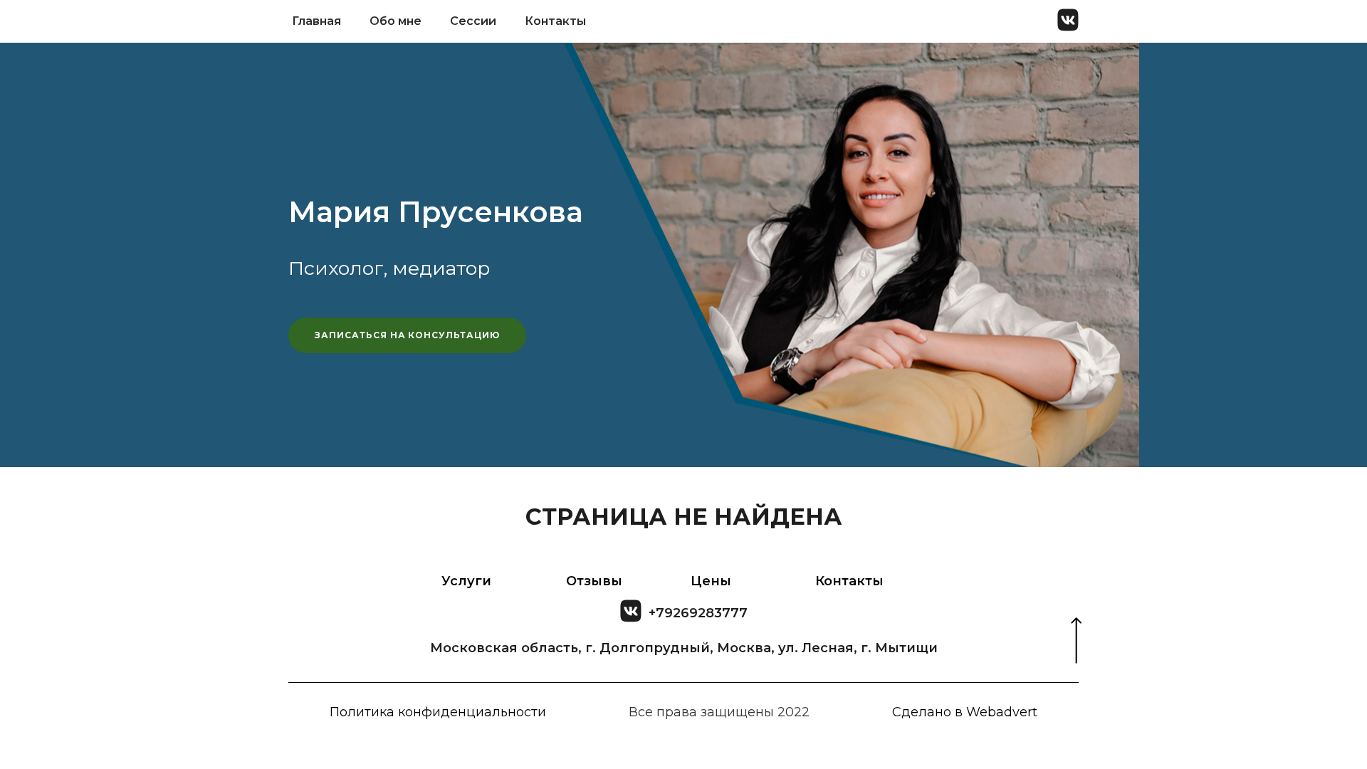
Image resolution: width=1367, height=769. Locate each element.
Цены (711, 581)
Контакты (555, 21)
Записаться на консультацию (407, 335)
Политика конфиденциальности (438, 712)
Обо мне (395, 21)
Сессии (473, 21)
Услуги (466, 581)
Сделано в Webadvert (964, 712)
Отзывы (594, 581)
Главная (316, 21)
